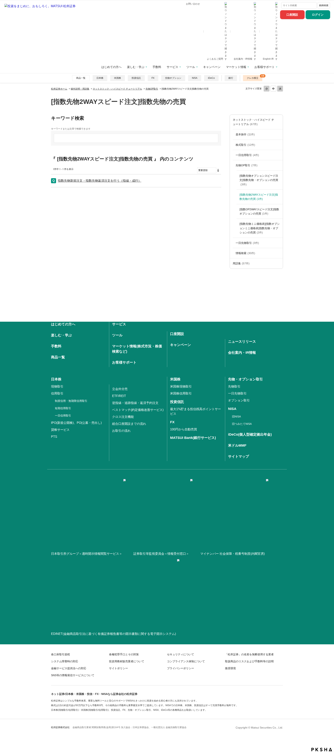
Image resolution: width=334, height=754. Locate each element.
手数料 (157, 67)
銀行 (230, 78)
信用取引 (57, 393)
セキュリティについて (180, 654)
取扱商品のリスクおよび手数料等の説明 (249, 661)
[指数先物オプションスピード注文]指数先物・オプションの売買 (258, 180)
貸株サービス (60, 429)
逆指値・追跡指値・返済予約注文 (135, 403)
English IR (268, 59)
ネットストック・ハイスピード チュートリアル (117, 88)
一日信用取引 (247, 155)
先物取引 (234, 386)
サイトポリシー (118, 668)
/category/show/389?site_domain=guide (279, 155)
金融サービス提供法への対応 (68, 668)
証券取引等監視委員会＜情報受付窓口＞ (161, 553)
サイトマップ (238, 456)
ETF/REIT (119, 396)
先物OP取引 (152, 88)
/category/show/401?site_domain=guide (279, 253)
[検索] (313, 5)
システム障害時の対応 (64, 661)
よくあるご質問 (215, 59)
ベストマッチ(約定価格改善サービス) (138, 409)
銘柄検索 (323, 5)
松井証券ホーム (59, 88)
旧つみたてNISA (242, 423)
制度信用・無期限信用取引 (71, 400)
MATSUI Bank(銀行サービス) (193, 438)
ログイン (318, 14)
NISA (194, 78)
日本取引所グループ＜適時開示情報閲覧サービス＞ (86, 553)
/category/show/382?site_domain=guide (279, 145)
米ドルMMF (237, 445)
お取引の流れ (121, 430)
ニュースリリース (242, 341)
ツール (190, 67)
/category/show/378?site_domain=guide (279, 134)
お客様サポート (264, 67)
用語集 (241, 263)
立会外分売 (120, 389)
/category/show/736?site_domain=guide (279, 263)
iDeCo (211, 78)
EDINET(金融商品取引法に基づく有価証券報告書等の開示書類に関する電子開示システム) (113, 633)
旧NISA (236, 416)
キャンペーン (212, 67)
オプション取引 (239, 400)
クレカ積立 (252, 78)
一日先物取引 (247, 242)
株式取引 (245, 144)
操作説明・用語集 (80, 88)
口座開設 (292, 14)
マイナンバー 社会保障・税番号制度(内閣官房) (232, 553)
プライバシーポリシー (180, 668)
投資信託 (136, 78)
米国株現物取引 (181, 386)
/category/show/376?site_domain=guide (279, 122)
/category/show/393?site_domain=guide (279, 165)
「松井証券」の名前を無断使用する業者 (249, 654)
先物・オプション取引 (245, 379)
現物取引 (57, 386)
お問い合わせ (193, 4)
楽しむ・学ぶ (135, 67)
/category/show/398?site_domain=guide (279, 243)
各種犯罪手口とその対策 (124, 654)
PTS (54, 436)
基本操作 (245, 134)
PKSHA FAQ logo (321, 749)
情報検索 (245, 253)
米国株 (117, 78)
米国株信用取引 (181, 393)
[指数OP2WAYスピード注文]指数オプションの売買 (259, 211)
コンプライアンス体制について (186, 661)
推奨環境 (230, 668)
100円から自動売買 (183, 429)
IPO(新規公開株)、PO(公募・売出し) (76, 422)
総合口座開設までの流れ (129, 423)
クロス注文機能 (123, 416)
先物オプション (173, 78)
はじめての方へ (111, 67)
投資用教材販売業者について (126, 661)
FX (153, 78)
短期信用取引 (63, 408)
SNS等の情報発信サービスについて (72, 675)
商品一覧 (80, 78)
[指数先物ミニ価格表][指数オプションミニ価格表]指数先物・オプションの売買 (259, 228)
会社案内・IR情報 (243, 59)
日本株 (99, 78)
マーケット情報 (236, 67)
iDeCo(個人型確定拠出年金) (250, 434)
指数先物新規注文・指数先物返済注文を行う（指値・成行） (99, 180)
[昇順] (218, 169)
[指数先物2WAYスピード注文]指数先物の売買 (258, 196)
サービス (172, 67)
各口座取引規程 (60, 654)
